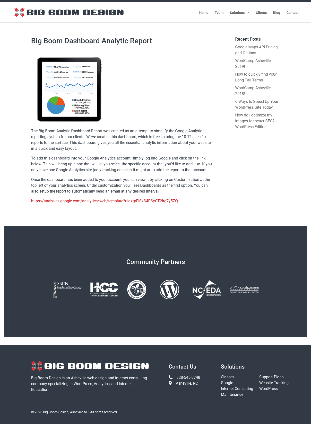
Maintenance (232, 394)
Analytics (102, 383)
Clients (261, 13)
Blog (276, 13)
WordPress (83, 383)
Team (219, 13)
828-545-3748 (188, 377)
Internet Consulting (237, 388)
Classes (227, 377)
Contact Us (182, 366)
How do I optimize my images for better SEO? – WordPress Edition (256, 121)
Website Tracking (274, 382)
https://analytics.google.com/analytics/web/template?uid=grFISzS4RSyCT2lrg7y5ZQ (104, 201)
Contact (292, 13)
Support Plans (271, 377)
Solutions (237, 13)
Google (227, 382)
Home (203, 13)
